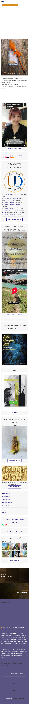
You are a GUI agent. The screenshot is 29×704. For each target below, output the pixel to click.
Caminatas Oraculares (8, 506)
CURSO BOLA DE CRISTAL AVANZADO (12, 205)
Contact (14, 694)
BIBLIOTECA (6, 494)
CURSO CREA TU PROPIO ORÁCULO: (11, 215)
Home (14, 683)
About (14, 687)
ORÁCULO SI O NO (14, 531)
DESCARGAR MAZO (14, 560)
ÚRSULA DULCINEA (14, 155)
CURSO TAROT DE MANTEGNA (10, 199)
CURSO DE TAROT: (7, 194)
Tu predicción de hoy (16, 36)
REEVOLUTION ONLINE (9, 5)
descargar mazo (14, 486)
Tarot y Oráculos (6, 499)
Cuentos (4, 512)
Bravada (14, 698)
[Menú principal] (26, 6)
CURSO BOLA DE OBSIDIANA (9, 209)
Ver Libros (15, 412)
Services (14, 690)
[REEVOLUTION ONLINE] (2, 2)
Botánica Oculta (6, 496)
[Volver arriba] (23, 698)
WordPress (21, 698)
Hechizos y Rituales (7, 502)
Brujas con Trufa (6, 509)
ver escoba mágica (14, 460)
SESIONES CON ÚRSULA (14, 148)
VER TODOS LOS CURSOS (14, 219)
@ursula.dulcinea (5, 602)
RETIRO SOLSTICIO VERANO (14, 314)
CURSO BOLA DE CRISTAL (9, 203)
